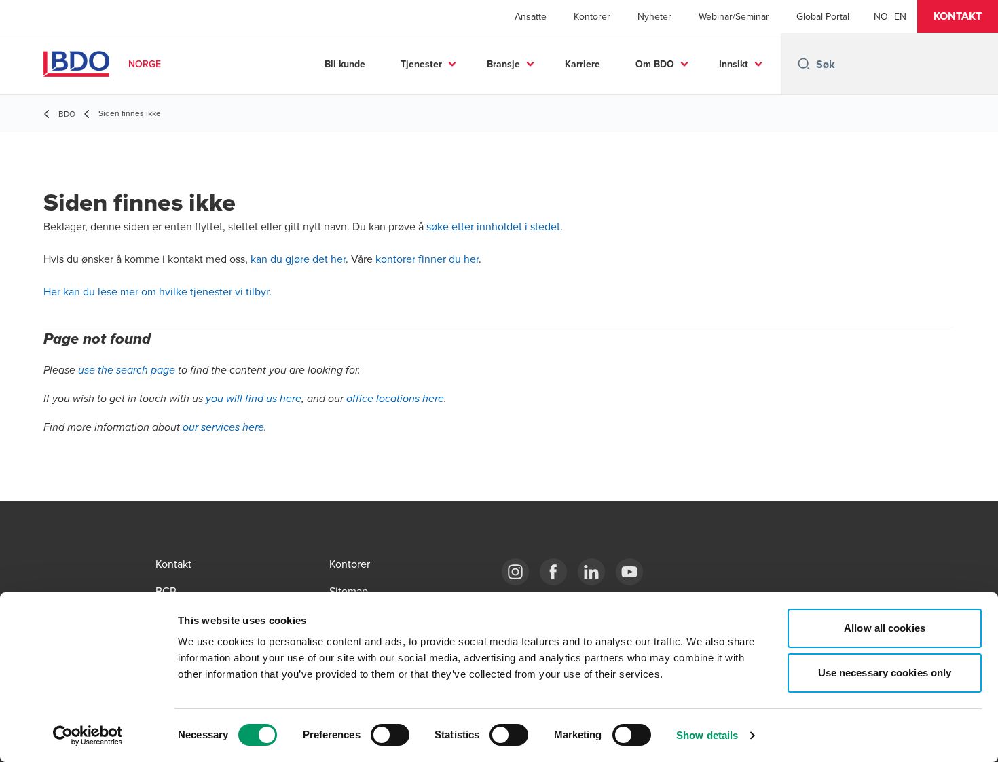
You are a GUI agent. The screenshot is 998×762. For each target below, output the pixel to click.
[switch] (390, 735)
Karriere (582, 64)
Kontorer (592, 16)
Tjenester (421, 64)
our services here (223, 427)
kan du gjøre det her (298, 258)
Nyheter (654, 16)
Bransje (503, 64)
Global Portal (822, 16)
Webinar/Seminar (734, 16)
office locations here (395, 399)
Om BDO (654, 64)
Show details (707, 735)
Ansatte (531, 16)
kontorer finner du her (427, 258)
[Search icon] (804, 64)
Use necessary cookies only (885, 672)
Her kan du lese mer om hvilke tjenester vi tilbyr (156, 291)
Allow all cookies (884, 628)
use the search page (126, 370)
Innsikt (733, 64)
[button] (957, 16)
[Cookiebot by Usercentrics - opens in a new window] (88, 735)
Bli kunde (345, 64)
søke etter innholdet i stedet (493, 226)
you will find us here (253, 399)
